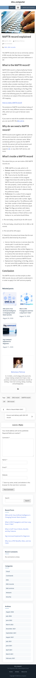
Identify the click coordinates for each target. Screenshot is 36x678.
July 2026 (9, 616)
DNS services (10, 588)
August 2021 (10, 637)
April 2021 (9, 650)
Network (8, 592)
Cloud (8, 571)
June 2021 (9, 645)
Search (7, 498)
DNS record (15, 397)
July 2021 (9, 641)
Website (4, 475)
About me (24, 672)
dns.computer (18, 1)
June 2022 (9, 620)
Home (11, 672)
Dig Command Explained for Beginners (17, 536)
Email (4, 467)
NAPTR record (26, 397)
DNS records (12, 47)
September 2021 (11, 633)
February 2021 (10, 658)
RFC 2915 (20, 121)
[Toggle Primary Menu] (18, 8)
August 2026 (10, 612)
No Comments (8, 44)
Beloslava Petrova (19, 41)
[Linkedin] (18, 389)
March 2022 (9, 624)
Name (4, 460)
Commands (9, 576)
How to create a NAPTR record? (12, 103)
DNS (5, 47)
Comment (6, 437)
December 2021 (11, 629)
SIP (9, 149)
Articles (17, 672)
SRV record (10, 401)
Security (8, 597)
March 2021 (9, 654)
